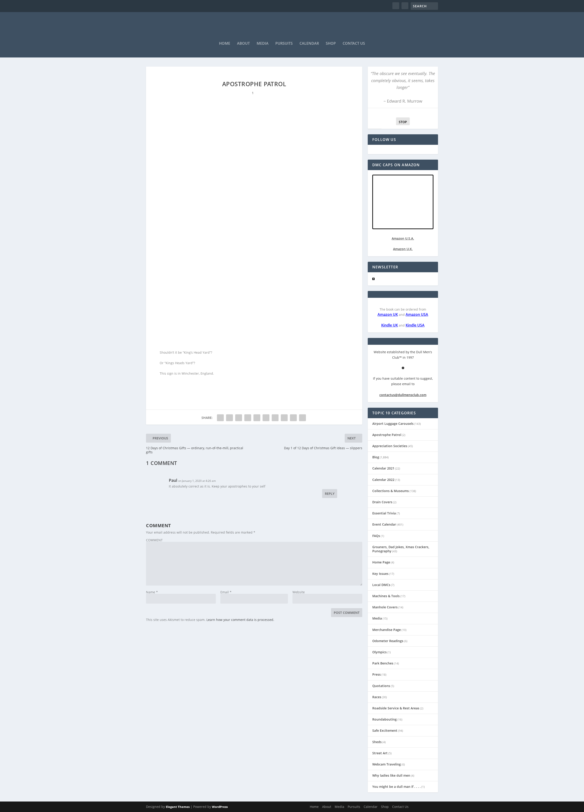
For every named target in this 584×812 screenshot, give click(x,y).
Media (263, 44)
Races (376, 697)
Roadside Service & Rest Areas (395, 708)
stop (401, 122)
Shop (331, 44)
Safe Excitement (384, 730)
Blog (375, 457)
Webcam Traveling (386, 764)
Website (298, 592)
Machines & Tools (386, 596)
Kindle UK (389, 325)
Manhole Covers (385, 607)
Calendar (309, 44)
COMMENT (154, 540)
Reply (329, 493)
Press (376, 674)
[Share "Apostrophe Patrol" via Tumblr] (247, 417)
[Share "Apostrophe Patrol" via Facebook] (220, 417)
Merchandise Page (386, 630)
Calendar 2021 (383, 468)
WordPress (220, 807)
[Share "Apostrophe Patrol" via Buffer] (275, 417)
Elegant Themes (178, 807)
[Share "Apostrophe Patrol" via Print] (302, 417)
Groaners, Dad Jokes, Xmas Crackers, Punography (400, 549)
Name (152, 592)
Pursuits (284, 44)
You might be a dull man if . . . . (396, 786)
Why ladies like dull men (391, 775)
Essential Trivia (384, 513)
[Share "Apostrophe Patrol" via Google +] (238, 417)
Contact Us (354, 44)
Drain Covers (382, 502)
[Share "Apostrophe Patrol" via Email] (293, 417)
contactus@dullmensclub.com (402, 395)
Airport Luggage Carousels (393, 423)
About (243, 44)
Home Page (381, 562)
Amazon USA (417, 314)
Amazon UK (388, 314)
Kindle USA (415, 325)
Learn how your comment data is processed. (240, 619)
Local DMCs (381, 585)
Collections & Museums (390, 491)
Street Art (380, 753)
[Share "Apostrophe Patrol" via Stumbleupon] (284, 417)
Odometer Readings (387, 641)
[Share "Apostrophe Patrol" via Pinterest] (256, 417)
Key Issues (380, 573)
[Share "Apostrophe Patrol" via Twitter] (229, 417)
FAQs (376, 536)
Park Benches (382, 663)
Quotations (381, 686)
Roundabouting (384, 719)
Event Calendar (384, 524)
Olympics (379, 652)
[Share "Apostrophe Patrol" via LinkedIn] (266, 417)
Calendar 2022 (383, 479)
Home (224, 44)
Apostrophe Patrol (386, 435)
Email (226, 592)
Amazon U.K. (403, 249)
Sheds (377, 742)
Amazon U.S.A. (403, 238)
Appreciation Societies (389, 446)
